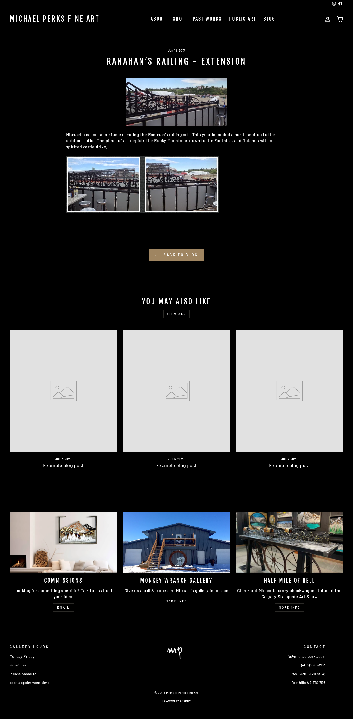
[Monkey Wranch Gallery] (177, 542)
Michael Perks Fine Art (55, 19)
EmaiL (63, 607)
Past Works (207, 19)
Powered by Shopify (176, 700)
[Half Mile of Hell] (289, 542)
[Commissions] (63, 542)
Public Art (242, 19)
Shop (179, 19)
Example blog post (63, 465)
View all (176, 313)
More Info (176, 601)
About (158, 19)
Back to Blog (180, 255)
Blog (269, 19)
